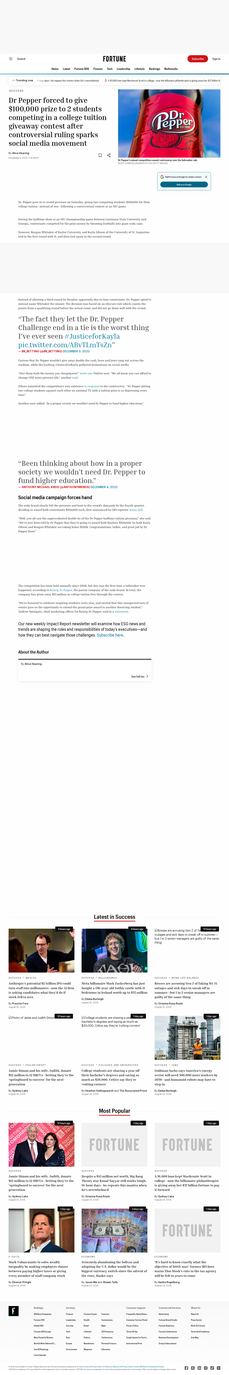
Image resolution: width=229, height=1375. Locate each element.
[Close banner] (206, 177)
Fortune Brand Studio (168, 1320)
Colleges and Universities (119, 1065)
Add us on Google (184, 184)
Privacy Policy (132, 1325)
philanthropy (36, 1065)
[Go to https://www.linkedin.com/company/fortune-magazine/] (199, 1368)
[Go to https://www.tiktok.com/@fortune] (212, 1368)
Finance (98, 68)
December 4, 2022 (104, 487)
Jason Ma (91, 1282)
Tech (110, 68)
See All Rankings (41, 1349)
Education (105, 1349)
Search (21, 58)
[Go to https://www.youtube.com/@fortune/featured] (218, 1368)
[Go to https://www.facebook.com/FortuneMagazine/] (186, 1368)
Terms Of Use (132, 1331)
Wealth (31, 978)
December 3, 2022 (76, 351)
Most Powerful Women (43, 1337)
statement (121, 611)
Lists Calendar (40, 1355)
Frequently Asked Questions (138, 1314)
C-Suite (14, 1257)
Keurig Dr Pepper (61, 590)
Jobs (175, 1065)
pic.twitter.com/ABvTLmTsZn (65, 344)
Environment (71, 1349)
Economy (88, 1257)
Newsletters (89, 1343)
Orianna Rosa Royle (170, 1003)
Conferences (107, 1337)
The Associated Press (133, 1091)
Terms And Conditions (200, 1331)
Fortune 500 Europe (42, 1331)
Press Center (196, 1320)
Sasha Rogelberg (169, 1282)
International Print (134, 1343)
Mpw (103, 1325)
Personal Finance (108, 1343)
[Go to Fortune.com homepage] (114, 59)
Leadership (123, 68)
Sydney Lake (20, 1091)
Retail (86, 1325)
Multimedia (171, 68)
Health (87, 1320)
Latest (66, 68)
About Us (195, 1314)
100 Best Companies (42, 1314)
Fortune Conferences (168, 1331)
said (75, 377)
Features (105, 1314)
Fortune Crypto (90, 1314)
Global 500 (38, 1325)
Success (16, 91)
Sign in (216, 58)
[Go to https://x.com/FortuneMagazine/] (193, 1368)
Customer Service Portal (136, 1320)
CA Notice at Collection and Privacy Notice (118, 1367)
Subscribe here (110, 634)
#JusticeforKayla (92, 336)
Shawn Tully (110, 1282)
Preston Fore (20, 1003)
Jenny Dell (136, 510)
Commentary (107, 1320)
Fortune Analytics (166, 1325)
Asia (68, 1337)
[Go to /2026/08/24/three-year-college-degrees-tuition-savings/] (114, 1038)
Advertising (164, 1314)
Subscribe (198, 58)
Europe (69, 1343)
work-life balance (185, 978)
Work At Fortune (198, 1325)
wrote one (86, 373)
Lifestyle (140, 68)
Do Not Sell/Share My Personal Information (149, 1367)
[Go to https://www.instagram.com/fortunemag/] (206, 1368)
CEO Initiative (107, 1331)
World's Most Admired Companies (48, 1343)
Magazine (88, 1349)
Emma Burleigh (94, 999)
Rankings (154, 68)
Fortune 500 (81, 68)
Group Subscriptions (167, 1343)
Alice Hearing (20, 153)
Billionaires (108, 978)
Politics (87, 1337)
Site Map (195, 1337)
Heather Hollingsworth (99, 1091)
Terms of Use (83, 1367)
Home (55, 68)
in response (91, 386)
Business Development (168, 1337)
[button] (55, 69)
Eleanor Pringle (21, 1282)
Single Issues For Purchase (137, 1337)
